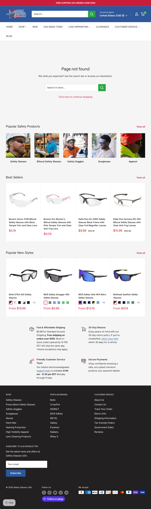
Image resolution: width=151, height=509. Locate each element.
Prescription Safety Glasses (20, 404)
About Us (99, 399)
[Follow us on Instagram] (49, 493)
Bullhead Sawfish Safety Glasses (125, 296)
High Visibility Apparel (17, 432)
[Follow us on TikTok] (61, 493)
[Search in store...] (102, 87)
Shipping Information (105, 418)
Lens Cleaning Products (18, 436)
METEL (54, 418)
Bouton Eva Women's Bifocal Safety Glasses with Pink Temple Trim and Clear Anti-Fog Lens (58, 224)
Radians (54, 432)
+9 (103, 303)
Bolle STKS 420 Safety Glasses (20, 296)
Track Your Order (103, 409)
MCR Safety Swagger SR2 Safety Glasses (56, 296)
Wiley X (54, 436)
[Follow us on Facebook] (44, 493)
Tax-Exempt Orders (104, 422)
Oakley (53, 422)
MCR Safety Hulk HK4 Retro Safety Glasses (92, 296)
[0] (143, 14)
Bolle (52, 399)
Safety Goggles (14, 409)
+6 (138, 303)
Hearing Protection (16, 427)
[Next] (145, 146)
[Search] (91, 14)
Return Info (100, 413)
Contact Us (100, 404)
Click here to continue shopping (75, 96)
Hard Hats (11, 422)
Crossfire (55, 404)
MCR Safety (56, 413)
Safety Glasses (14, 399)
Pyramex (54, 427)
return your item (109, 338)
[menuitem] (9, 27)
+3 (34, 303)
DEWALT (54, 409)
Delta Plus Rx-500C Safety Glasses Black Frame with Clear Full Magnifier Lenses (92, 222)
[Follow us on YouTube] (55, 493)
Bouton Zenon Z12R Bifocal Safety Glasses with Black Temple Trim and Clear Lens (23, 222)
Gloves (9, 418)
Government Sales (104, 427)
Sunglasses (12, 413)
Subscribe (15, 473)
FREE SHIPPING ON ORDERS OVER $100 (75, 3)
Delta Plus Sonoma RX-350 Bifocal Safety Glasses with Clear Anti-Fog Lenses (127, 222)
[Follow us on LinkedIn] (66, 493)
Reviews (98, 432)
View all (141, 126)
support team (43, 370)
